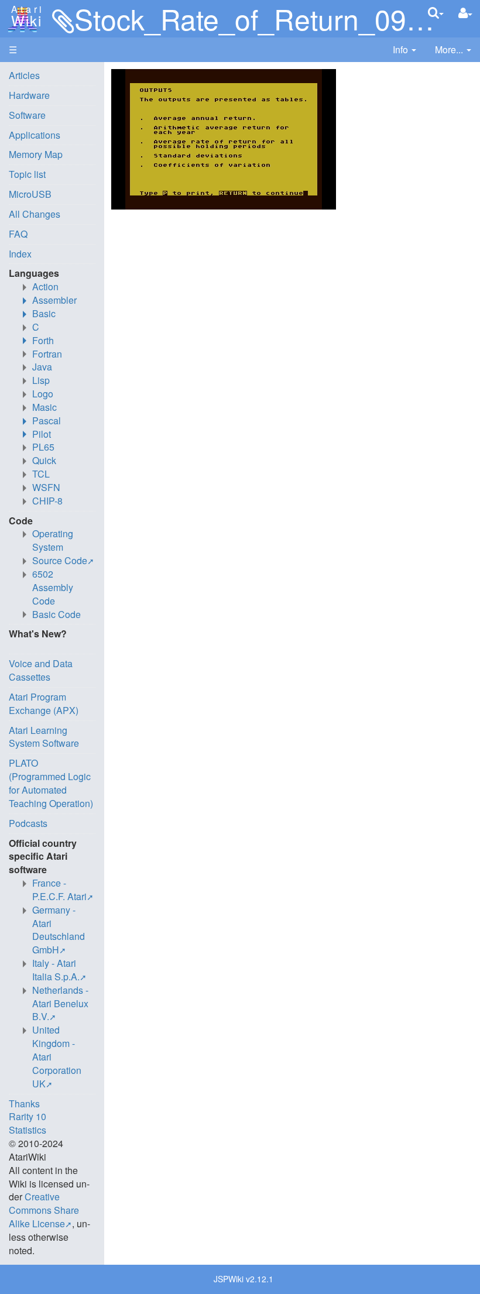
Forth (43, 340)
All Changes (34, 214)
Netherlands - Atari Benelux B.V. (60, 1003)
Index (20, 253)
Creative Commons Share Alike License (44, 1210)
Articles (24, 75)
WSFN (46, 487)
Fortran (47, 354)
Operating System (52, 540)
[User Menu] (465, 13)
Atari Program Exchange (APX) (43, 703)
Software (27, 115)
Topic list (27, 174)
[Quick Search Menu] (436, 12)
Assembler (54, 300)
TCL (41, 473)
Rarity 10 (27, 1116)
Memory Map (36, 154)
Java (42, 366)
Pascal (46, 420)
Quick (44, 460)
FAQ (18, 234)
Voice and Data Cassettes (41, 670)
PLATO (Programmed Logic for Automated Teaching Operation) (51, 783)
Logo (42, 393)
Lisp (41, 380)
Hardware (29, 95)
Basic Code (56, 614)
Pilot (41, 434)
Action (45, 286)
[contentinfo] (404, 50)
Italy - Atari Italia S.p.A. (56, 969)
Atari (24, 16)
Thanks (24, 1103)
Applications (34, 135)
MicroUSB (30, 194)
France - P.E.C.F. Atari (59, 889)
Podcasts (28, 823)
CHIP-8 (47, 500)
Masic (44, 407)
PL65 (43, 447)
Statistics (27, 1130)
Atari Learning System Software (44, 736)
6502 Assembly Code (52, 587)
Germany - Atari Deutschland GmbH (58, 930)
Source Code (59, 560)
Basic (44, 313)
